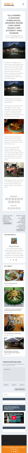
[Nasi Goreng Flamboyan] (14, 275)
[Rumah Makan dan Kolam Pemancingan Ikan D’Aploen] (14, 343)
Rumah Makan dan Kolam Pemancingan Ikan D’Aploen (12, 352)
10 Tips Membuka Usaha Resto (12, 333)
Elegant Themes (15, 447)
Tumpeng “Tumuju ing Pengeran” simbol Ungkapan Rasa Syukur (13, 309)
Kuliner (12, 37)
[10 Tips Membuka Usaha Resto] (14, 322)
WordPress (15, 449)
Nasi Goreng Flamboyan (11, 283)
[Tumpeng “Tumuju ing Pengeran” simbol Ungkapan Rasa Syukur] (14, 297)
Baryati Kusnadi (16, 36)
